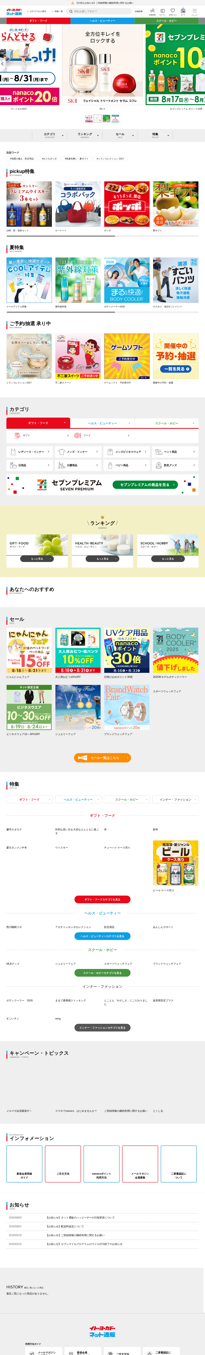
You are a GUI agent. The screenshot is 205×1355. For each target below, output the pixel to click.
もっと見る (37, 558)
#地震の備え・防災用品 (22, 158)
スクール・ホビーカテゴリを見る (102, 1058)
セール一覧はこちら (100, 758)
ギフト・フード (38, 20)
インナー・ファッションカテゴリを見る (102, 1113)
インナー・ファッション (175, 799)
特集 (155, 135)
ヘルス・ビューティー (102, 20)
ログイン (162, 15)
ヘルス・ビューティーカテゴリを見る (102, 1021)
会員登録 (152, 15)
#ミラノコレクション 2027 (110, 158)
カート (183, 15)
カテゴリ (49, 135)
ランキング (85, 135)
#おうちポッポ (49, 158)
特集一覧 (59, 11)
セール (120, 135)
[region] (102, 209)
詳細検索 (139, 11)
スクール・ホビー (166, 20)
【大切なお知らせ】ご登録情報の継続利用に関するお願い (105, 3)
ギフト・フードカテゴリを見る (102, 942)
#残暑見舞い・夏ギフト (77, 158)
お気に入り (173, 15)
